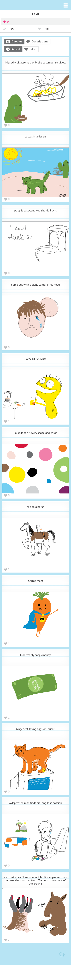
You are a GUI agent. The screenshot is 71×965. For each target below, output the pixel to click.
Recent (15, 49)
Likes (33, 49)
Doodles (16, 41)
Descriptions (40, 41)
